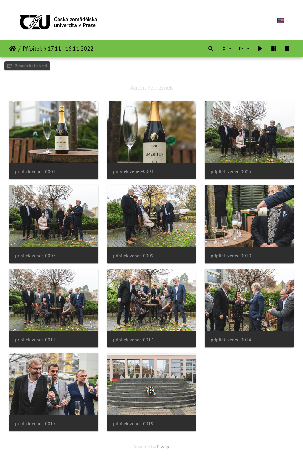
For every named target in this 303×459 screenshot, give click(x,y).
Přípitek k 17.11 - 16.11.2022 (58, 48)
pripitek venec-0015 (35, 423)
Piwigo (164, 447)
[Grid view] (274, 48)
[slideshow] (260, 48)
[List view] (287, 48)
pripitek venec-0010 (231, 256)
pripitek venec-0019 (133, 423)
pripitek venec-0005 (231, 171)
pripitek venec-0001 (35, 171)
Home (12, 48)
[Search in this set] (210, 48)
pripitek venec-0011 (35, 340)
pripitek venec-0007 (35, 256)
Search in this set (30, 65)
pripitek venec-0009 (133, 256)
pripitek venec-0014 (231, 340)
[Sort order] (226, 48)
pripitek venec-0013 (133, 340)
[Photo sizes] (244, 48)
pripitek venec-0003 (133, 171)
